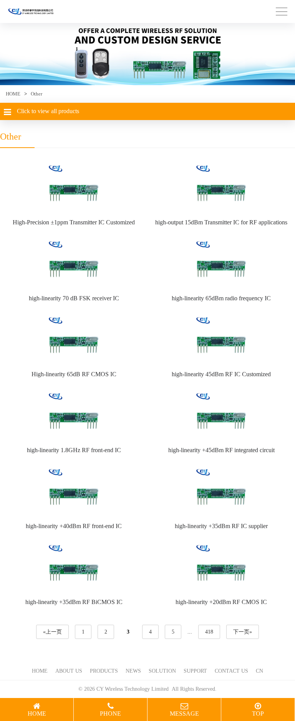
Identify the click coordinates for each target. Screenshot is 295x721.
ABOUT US (68, 671)
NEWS (133, 671)
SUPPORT (195, 671)
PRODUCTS (104, 671)
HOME (13, 94)
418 (209, 632)
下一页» (242, 632)
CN (259, 671)
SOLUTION (162, 671)
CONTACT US (231, 671)
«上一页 (52, 632)
